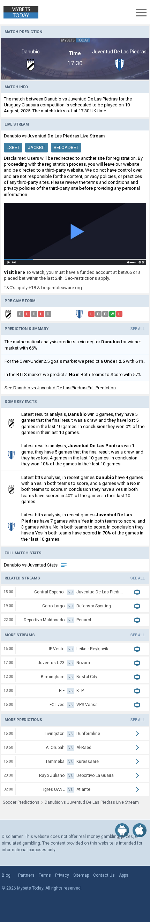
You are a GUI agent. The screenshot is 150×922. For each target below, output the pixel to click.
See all (137, 329)
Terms (45, 875)
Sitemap (81, 875)
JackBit (36, 147)
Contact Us (104, 875)
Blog (6, 875)
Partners (26, 875)
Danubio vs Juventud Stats (31, 565)
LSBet (13, 147)
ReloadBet (66, 147)
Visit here (14, 272)
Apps (123, 875)
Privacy (62, 875)
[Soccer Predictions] (19, 12)
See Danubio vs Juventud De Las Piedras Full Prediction (60, 387)
